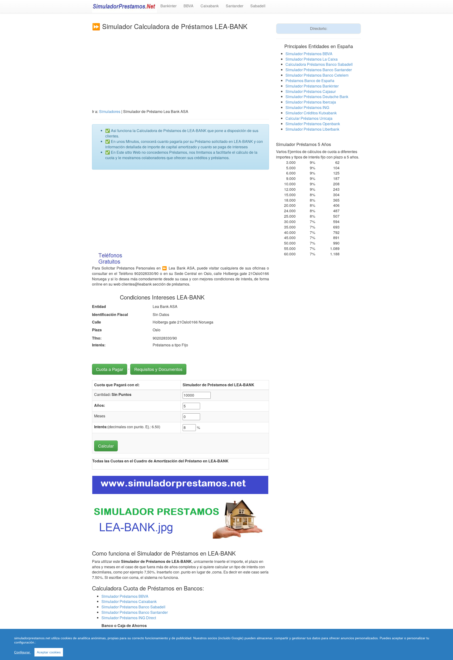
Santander (234, 5)
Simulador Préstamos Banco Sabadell (133, 607)
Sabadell (257, 5)
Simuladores (109, 111)
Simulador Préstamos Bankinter (312, 86)
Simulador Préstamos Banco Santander (134, 612)
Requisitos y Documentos (158, 369)
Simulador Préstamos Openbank (312, 123)
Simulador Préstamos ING (307, 107)
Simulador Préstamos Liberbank (312, 129)
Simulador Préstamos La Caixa (311, 59)
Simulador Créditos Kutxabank (311, 113)
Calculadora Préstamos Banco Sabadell (319, 64)
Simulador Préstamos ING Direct (128, 617)
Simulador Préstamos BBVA (124, 596)
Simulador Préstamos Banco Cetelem (316, 75)
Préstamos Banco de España (309, 80)
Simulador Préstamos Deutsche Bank (316, 96)
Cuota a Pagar (109, 369)
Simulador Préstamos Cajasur (310, 91)
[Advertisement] (180, 65)
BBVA (188, 5)
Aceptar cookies (49, 652)
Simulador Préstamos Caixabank (129, 601)
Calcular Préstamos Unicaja (308, 118)
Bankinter (168, 5)
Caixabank (210, 5)
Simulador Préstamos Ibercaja (310, 102)
